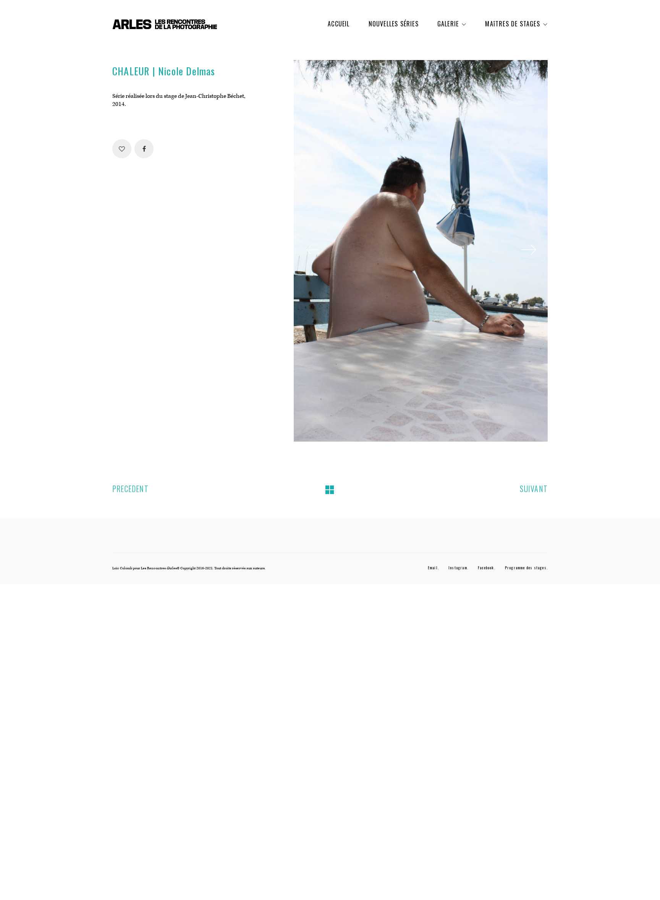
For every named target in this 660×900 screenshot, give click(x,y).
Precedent (130, 489)
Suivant (534, 489)
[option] (421, 251)
